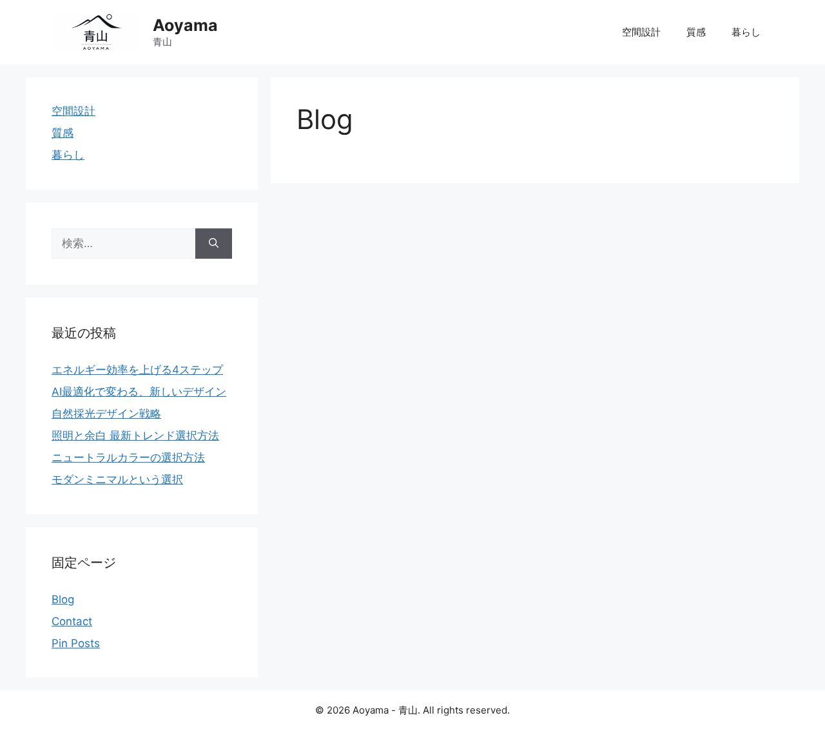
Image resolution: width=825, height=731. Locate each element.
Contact (72, 621)
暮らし (746, 32)
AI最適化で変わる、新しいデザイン (139, 391)
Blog (63, 599)
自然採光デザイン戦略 (106, 413)
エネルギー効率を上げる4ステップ (137, 369)
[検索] (213, 243)
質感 (696, 32)
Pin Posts (76, 643)
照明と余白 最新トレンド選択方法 (135, 435)
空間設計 (641, 32)
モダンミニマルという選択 (117, 479)
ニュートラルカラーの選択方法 (128, 457)
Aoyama (185, 25)
